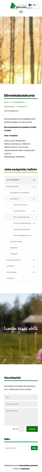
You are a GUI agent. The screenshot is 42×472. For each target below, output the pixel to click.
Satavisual (25, 469)
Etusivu (6, 102)
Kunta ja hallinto (18, 102)
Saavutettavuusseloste (28, 465)
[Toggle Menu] (21, 12)
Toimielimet (22, 106)
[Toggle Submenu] (34, 179)
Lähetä (32, 429)
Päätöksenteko (9, 106)
